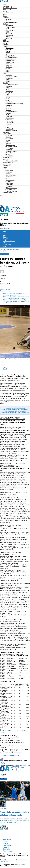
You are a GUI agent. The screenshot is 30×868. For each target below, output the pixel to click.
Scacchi (8, 108)
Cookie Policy (6, 849)
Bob (7, 142)
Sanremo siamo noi (11, 191)
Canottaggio (9, 91)
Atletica (5, 14)
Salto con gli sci (10, 145)
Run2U (8, 178)
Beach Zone (9, 170)
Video (4, 169)
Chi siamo (5, 841)
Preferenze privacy (7, 851)
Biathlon (8, 137)
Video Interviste (10, 189)
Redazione (5, 843)
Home (5, 5)
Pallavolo (5, 44)
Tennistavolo (10, 118)
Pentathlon (9, 105)
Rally (7, 79)
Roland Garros (10, 13)
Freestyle (9, 149)
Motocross (9, 78)
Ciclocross (9, 38)
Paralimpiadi (9, 102)
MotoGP (5, 43)
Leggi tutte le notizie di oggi (11, 755)
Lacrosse (9, 64)
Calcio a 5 (9, 54)
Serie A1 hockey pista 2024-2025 (20, 765)
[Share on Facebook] (16, 361)
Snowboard (9, 148)
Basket (8, 51)
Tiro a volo (9, 119)
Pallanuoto (9, 67)
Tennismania (9, 184)
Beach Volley (10, 48)
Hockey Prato (10, 62)
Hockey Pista (10, 60)
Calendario (9, 33)
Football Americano (11, 57)
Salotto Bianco (10, 180)
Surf (7, 114)
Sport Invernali (7, 134)
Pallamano (9, 65)
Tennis (5, 11)
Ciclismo (5, 24)
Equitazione (9, 92)
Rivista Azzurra (7, 6)
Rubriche (8, 107)
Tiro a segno (9, 121)
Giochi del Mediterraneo (10, 8)
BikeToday (9, 172)
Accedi (5, 167)
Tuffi (7, 126)
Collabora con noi (7, 845)
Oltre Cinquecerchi (11, 130)
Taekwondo (9, 116)
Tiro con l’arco (10, 122)
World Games (7, 164)
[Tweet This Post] (16, 363)
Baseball (8, 49)
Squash (8, 113)
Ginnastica (6, 17)
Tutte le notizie (7, 157)
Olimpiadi (5, 159)
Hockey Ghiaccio (11, 59)
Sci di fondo (9, 138)
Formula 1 (6, 41)
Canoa (8, 89)
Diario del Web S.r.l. (5, 861)
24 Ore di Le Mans (11, 76)
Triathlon (8, 124)
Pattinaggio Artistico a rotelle (14, 103)
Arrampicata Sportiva (12, 84)
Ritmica (8, 21)
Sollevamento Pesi (11, 111)
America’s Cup (10, 129)
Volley (8, 71)
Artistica (8, 19)
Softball (8, 70)
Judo (7, 95)
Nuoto (5, 16)
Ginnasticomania (11, 175)
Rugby (8, 68)
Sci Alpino (6, 132)
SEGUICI (2, 763)
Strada (8, 37)
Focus (8, 173)
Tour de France (10, 27)
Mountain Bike (10, 30)
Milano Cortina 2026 (12, 161)
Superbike (9, 75)
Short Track (9, 135)
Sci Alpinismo (10, 156)
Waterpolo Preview (11, 188)
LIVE (4, 40)
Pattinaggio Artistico (12, 151)
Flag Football (10, 56)
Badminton (9, 86)
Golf (7, 94)
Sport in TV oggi (7, 9)
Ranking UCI (9, 35)
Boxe (7, 88)
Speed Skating (10, 153)
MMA (7, 100)
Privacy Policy (6, 847)
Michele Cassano (5, 289)
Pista (7, 29)
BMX (7, 32)
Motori (5, 73)
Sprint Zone (9, 181)
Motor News (9, 177)
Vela (7, 127)
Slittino (8, 140)
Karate (8, 97)
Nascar (8, 81)
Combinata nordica (11, 146)
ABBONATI (7, 228)
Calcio (8, 52)
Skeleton (8, 143)
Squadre (5, 46)
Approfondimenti (8, 162)
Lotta (7, 99)
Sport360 (5, 83)
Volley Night (9, 186)
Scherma (8, 110)
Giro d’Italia (9, 25)
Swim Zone (9, 183)
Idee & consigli (7, 192)
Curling (8, 154)
